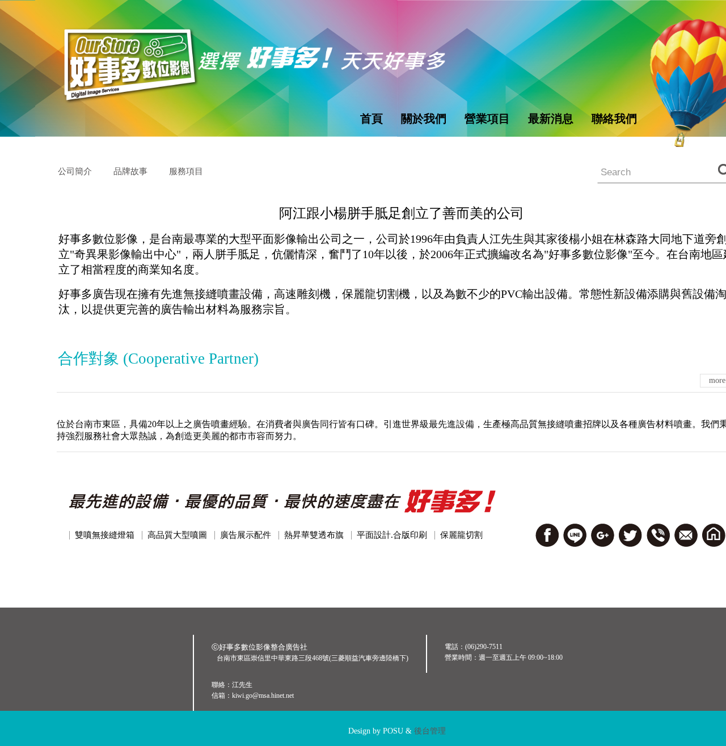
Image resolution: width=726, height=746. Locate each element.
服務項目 (186, 171)
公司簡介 (75, 171)
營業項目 (487, 118)
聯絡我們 (614, 118)
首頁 (371, 118)
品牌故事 (130, 171)
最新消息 (550, 118)
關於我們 (423, 118)
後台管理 (430, 731)
